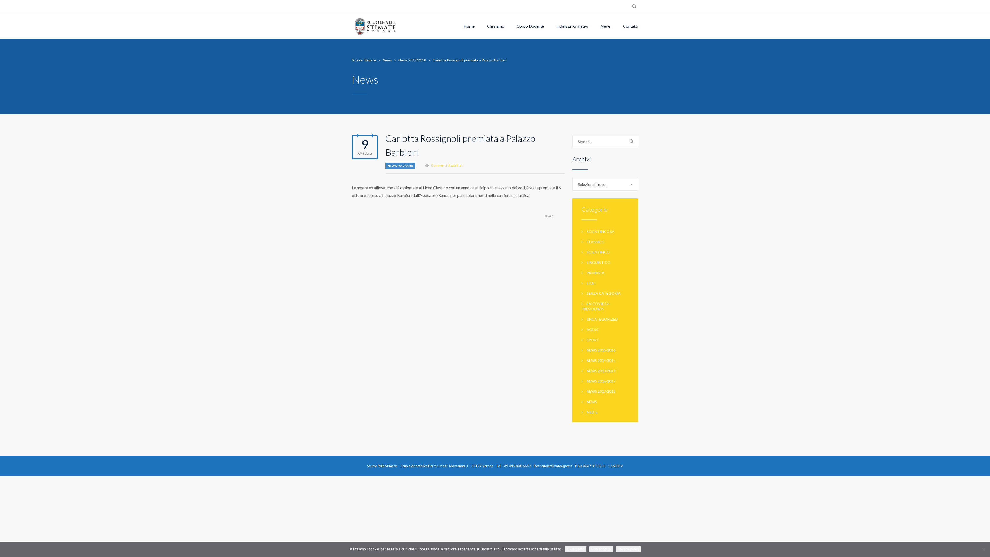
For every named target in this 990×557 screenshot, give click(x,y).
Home (469, 25)
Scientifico (598, 252)
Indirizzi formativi (572, 25)
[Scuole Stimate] (375, 26)
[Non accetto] (983, 549)
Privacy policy (628, 549)
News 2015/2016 (601, 350)
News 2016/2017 (601, 381)
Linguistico (598, 262)
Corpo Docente (530, 25)
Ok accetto (575, 549)
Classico (596, 242)
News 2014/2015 (601, 360)
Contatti (630, 25)
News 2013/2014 (601, 370)
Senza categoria (604, 293)
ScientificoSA (600, 231)
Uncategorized (602, 319)
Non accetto (601, 549)
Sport (593, 340)
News (605, 25)
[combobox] (605, 184)
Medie (592, 412)
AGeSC (593, 329)
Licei (591, 283)
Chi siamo (495, 25)
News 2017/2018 (400, 166)
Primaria (595, 273)
